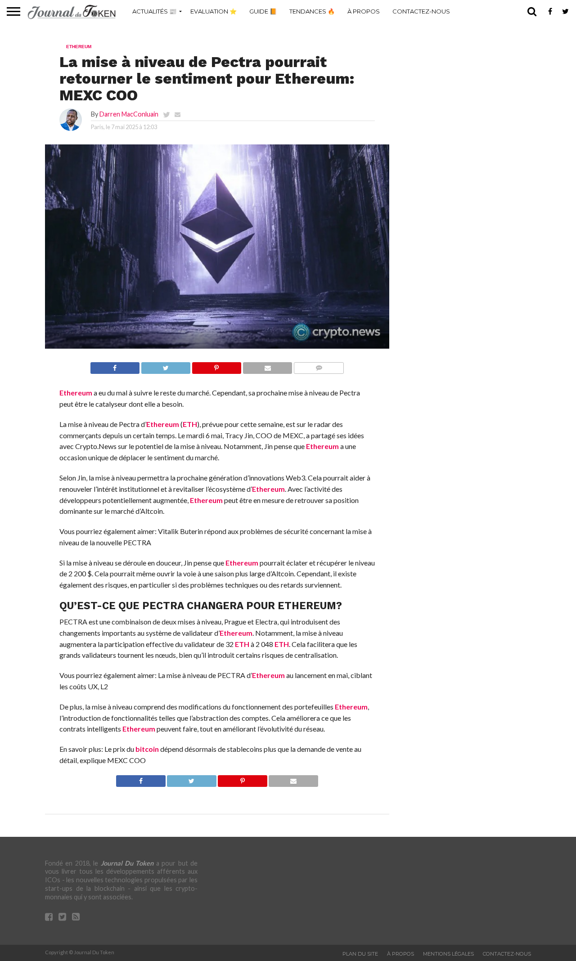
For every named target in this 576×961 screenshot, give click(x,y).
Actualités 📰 (154, 11)
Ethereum (75, 392)
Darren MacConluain (128, 114)
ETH (190, 424)
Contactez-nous (421, 11)
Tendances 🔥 (312, 11)
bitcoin (147, 749)
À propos (363, 11)
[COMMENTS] (318, 365)
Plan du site (360, 954)
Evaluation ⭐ (213, 11)
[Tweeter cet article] (165, 365)
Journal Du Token (127, 863)
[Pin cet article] (216, 365)
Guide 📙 (263, 11)
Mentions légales (448, 954)
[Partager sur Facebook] (115, 365)
